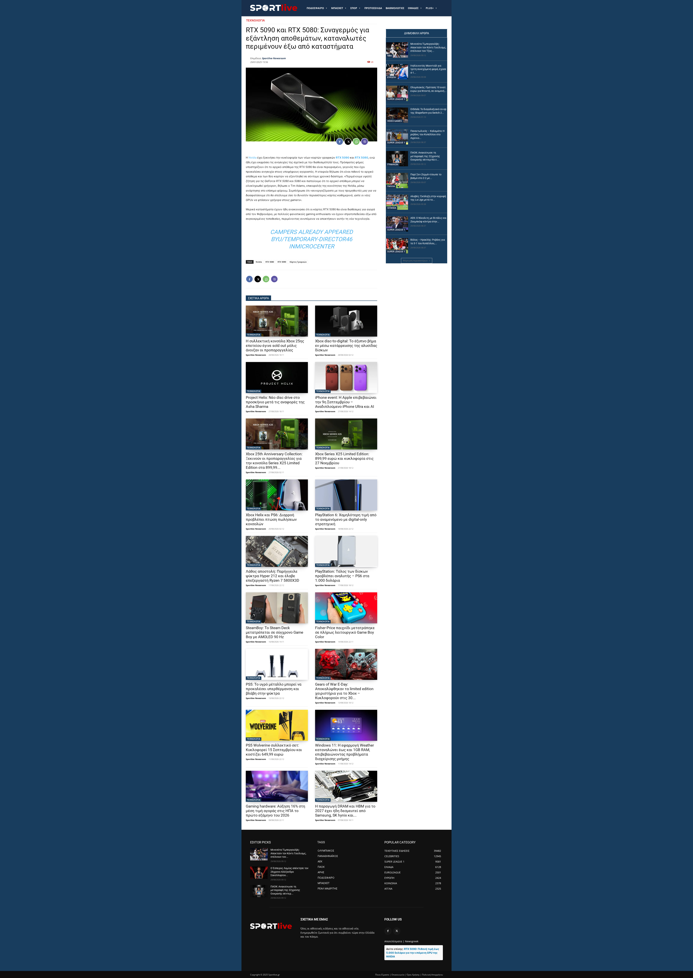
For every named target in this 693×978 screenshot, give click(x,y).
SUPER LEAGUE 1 (396, 99)
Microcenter (314, 246)
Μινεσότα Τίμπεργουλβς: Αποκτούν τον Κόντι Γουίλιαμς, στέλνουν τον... (288, 853)
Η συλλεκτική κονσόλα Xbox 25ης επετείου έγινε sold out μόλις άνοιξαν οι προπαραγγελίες (275, 345)
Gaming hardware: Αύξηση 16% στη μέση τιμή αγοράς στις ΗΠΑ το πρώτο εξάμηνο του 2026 (275, 810)
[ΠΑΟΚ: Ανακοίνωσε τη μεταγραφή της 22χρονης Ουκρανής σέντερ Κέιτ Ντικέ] (397, 158)
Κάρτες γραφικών (298, 261)
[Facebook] (339, 141)
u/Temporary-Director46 (315, 239)
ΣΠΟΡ (353, 8)
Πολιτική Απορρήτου (432, 974)
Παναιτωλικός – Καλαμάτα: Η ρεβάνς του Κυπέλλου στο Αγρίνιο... (427, 134)
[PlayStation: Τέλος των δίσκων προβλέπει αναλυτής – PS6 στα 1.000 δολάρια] (346, 551)
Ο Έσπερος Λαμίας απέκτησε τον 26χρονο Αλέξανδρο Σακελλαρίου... (289, 872)
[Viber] (364, 141)
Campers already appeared (311, 232)
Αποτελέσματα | (394, 941)
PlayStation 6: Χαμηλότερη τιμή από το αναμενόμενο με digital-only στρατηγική (345, 519)
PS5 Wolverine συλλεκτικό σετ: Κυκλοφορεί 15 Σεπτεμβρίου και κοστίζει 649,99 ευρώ (274, 749)
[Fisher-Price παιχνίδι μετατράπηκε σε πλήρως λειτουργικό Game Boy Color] (346, 607)
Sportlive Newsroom (274, 58)
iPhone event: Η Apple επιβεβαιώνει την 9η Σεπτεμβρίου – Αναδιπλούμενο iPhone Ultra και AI (345, 402)
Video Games (394, 120)
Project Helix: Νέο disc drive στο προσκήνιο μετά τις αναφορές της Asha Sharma (275, 402)
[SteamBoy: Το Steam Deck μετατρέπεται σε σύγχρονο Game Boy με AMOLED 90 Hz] (277, 607)
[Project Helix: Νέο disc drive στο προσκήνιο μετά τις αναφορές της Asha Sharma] (277, 377)
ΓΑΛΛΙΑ (391, 186)
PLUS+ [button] (430, 8)
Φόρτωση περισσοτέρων (415, 260)
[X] (348, 141)
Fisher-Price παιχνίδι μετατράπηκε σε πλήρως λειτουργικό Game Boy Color (345, 632)
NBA (389, 55)
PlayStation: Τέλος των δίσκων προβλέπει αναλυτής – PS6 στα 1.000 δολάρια (342, 576)
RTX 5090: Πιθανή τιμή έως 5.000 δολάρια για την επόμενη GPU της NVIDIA (412, 952)
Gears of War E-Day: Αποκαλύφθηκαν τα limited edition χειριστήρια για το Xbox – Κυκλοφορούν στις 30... (344, 691)
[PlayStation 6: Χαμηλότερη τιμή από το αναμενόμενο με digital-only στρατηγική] (346, 494)
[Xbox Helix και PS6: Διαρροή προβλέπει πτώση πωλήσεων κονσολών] (277, 494)
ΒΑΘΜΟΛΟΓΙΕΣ (395, 8)
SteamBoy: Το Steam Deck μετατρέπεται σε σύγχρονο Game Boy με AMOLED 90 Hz (274, 632)
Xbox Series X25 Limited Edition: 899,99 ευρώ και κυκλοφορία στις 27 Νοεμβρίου (344, 458)
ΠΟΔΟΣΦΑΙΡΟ (315, 8)
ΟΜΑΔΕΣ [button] (413, 8)
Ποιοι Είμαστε (382, 974)
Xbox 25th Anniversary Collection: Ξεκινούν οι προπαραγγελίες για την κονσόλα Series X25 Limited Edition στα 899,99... (274, 461)
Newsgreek (411, 941)
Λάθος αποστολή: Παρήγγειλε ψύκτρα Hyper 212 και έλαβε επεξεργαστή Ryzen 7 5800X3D (272, 576)
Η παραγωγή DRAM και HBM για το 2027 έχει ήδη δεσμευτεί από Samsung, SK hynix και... (345, 810)
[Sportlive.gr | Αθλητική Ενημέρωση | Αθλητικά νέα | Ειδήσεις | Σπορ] (271, 926)
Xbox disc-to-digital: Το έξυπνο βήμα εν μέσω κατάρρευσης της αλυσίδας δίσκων (346, 345)
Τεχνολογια (255, 20)
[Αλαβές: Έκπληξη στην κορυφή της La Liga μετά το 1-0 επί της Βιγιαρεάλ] (397, 202)
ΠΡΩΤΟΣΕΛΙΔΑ (373, 8)
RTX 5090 (342, 157)
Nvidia (252, 157)
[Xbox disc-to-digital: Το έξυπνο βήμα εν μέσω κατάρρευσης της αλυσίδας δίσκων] (346, 321)
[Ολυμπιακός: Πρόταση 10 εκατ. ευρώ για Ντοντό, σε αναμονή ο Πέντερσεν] (397, 93)
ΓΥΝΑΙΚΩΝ (392, 164)
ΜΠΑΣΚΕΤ (337, 8)
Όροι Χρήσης (413, 974)
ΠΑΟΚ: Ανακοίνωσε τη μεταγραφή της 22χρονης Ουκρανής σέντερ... (285, 890)
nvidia (259, 261)
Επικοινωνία (398, 974)
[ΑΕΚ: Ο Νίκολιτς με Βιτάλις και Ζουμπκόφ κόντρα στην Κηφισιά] (397, 224)
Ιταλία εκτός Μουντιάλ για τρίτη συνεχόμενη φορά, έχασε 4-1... (428, 69)
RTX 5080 (361, 157)
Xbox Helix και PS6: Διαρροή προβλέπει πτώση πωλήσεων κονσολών (271, 519)
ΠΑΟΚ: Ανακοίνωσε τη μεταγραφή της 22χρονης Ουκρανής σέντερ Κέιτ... (425, 156)
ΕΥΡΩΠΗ (391, 77)
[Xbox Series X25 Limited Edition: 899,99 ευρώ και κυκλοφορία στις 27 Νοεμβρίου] (346, 433)
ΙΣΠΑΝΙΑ (391, 207)
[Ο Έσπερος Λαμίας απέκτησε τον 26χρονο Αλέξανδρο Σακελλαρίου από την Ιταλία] (259, 873)
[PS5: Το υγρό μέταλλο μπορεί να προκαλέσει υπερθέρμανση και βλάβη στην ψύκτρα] (277, 664)
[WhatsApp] (356, 141)
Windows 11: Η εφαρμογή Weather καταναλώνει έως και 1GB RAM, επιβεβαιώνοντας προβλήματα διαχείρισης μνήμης (344, 752)
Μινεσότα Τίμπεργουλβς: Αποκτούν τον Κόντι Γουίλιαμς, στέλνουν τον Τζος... (428, 47)
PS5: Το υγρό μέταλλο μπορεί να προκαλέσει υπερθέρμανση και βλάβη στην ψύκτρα (273, 689)
